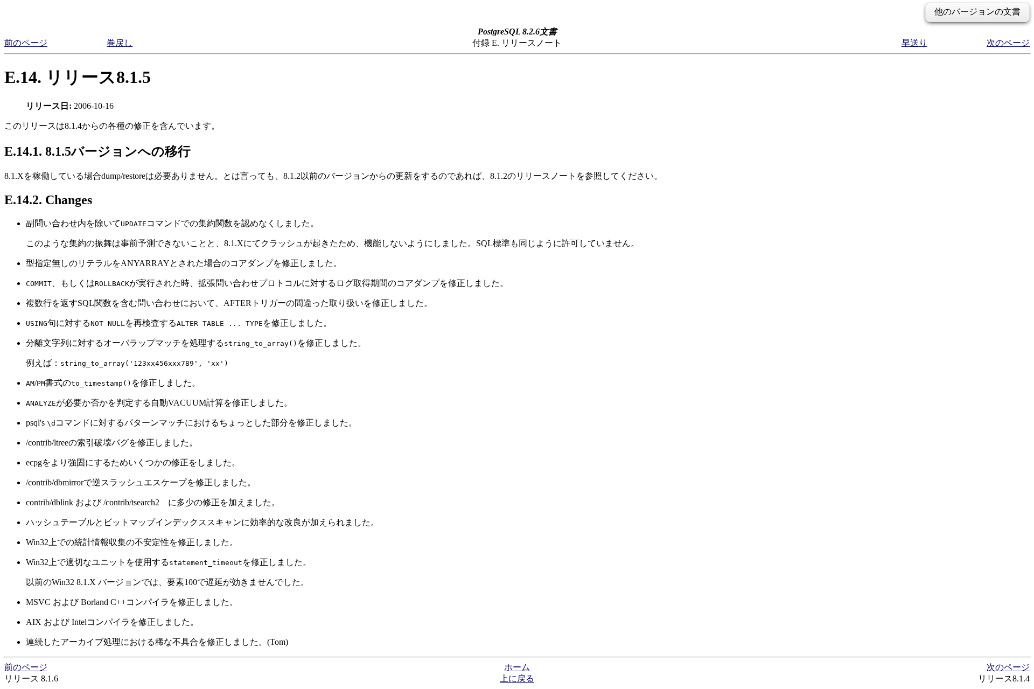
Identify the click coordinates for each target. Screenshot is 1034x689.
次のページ (1008, 42)
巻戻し (119, 42)
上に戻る (517, 678)
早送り (914, 42)
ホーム (517, 667)
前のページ (25, 42)
